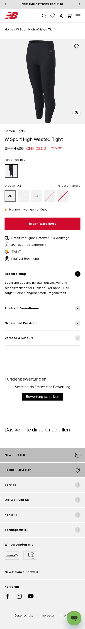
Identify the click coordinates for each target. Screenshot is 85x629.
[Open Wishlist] (52, 16)
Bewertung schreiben (42, 396)
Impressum (48, 615)
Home (9, 29)
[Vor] (79, 4)
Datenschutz (24, 615)
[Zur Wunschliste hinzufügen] (76, 46)
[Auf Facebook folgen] (8, 596)
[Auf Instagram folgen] (19, 596)
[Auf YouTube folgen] (31, 596)
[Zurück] (5, 4)
